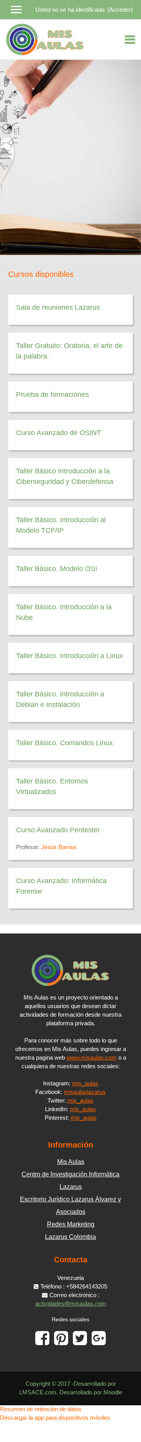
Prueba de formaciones (52, 394)
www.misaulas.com (92, 1058)
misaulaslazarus (85, 1092)
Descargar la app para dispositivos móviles (55, 1418)
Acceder (120, 10)
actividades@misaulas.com (70, 1304)
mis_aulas (85, 1083)
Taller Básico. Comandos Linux (64, 743)
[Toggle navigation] (130, 39)
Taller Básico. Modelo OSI (56, 569)
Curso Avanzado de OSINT (58, 433)
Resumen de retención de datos (40, 1409)
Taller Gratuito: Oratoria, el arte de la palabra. (69, 351)
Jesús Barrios (59, 847)
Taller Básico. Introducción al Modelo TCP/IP (61, 525)
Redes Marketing (70, 1224)
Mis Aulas (70, 1161)
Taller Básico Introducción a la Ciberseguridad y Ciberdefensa (64, 476)
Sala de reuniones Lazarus (58, 307)
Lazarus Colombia (70, 1236)
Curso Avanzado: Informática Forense (61, 886)
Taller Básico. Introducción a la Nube (64, 612)
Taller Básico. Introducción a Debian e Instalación (60, 699)
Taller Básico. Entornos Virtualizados (52, 786)
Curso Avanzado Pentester (58, 830)
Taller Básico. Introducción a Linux (69, 656)
